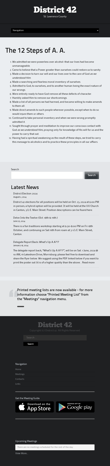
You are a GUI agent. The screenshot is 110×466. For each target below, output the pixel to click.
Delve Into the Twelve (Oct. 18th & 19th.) (35, 218)
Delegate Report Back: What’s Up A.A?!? (36, 242)
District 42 (55, 10)
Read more (88, 262)
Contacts (19, 379)
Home (18, 369)
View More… (21, 453)
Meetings (19, 374)
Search (15, 169)
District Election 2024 (25, 194)
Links (17, 384)
